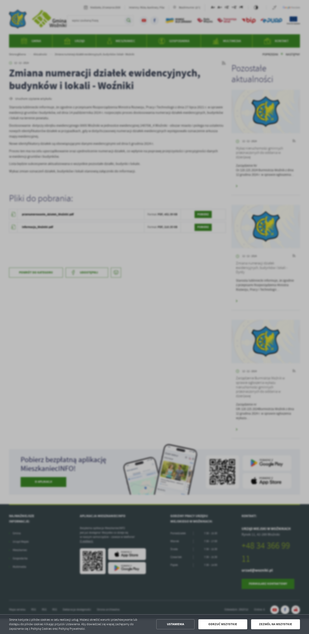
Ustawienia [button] (175, 624)
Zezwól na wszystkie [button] (275, 624)
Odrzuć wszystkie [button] (222, 624)
